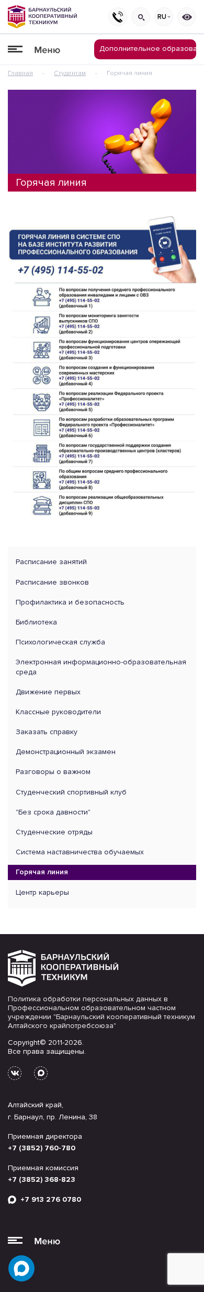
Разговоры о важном (53, 771)
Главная (20, 73)
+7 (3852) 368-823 (41, 1179)
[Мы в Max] (41, 1073)
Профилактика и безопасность (70, 602)
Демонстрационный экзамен (66, 751)
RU (161, 17)
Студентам (70, 73)
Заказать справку (46, 731)
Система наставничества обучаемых (80, 852)
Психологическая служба (60, 642)
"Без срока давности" (53, 812)
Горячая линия (42, 871)
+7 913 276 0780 (48, 1199)
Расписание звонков (52, 582)
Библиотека (36, 622)
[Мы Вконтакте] (14, 1073)
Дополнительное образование (147, 48)
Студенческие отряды (54, 832)
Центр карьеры (42, 892)
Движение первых (48, 691)
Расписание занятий (51, 561)
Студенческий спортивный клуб (71, 792)
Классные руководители (58, 711)
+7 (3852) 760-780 (41, 1147)
